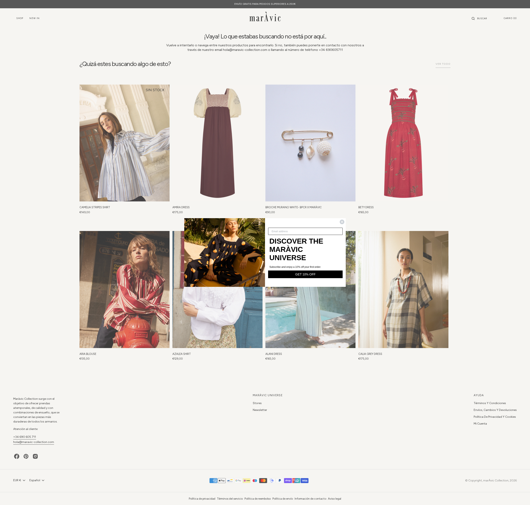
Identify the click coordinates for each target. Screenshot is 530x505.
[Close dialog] (342, 222)
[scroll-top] (520, 495)
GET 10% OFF (305, 274)
